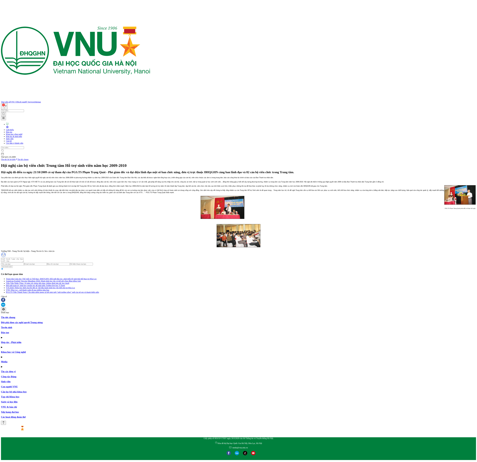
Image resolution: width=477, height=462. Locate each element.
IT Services (30, 102)
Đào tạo (9, 132)
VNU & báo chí (9, 407)
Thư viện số (5, 102)
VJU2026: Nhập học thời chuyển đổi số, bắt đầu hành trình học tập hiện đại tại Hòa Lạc (40, 288)
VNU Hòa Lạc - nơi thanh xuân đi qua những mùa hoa (27, 290)
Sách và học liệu (9, 402)
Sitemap (38, 102)
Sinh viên (9, 139)
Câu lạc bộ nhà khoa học (14, 391)
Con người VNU (9, 386)
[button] (238, 300)
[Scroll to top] (3, 423)
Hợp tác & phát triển (14, 136)
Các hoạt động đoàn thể (13, 417)
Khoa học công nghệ (14, 134)
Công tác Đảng (8, 376)
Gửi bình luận (7, 267)
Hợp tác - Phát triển (11, 342)
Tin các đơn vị (8, 371)
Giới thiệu (10, 130)
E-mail (23, 102)
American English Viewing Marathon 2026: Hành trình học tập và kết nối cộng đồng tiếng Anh (43, 281)
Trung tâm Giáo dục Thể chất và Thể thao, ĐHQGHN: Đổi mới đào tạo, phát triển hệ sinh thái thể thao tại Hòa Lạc (51, 279)
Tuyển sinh (6, 327)
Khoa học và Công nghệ (13, 352)
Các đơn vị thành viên (14, 143)
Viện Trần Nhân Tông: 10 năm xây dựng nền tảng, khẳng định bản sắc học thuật (37, 283)
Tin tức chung (23, 159)
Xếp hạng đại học (10, 412)
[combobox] (4, 106)
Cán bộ (9, 141)
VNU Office (15, 102)
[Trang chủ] (75, 100)
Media (4, 361)
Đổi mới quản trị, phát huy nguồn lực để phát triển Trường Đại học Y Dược (35, 285)
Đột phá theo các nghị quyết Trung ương (22, 322)
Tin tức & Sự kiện (8, 159)
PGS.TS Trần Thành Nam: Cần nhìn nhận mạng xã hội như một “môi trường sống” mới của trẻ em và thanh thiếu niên (52, 292)
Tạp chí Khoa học (10, 396)
